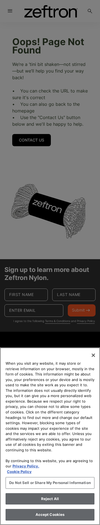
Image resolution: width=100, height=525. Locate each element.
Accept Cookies (50, 514)
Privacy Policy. (25, 466)
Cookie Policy (19, 471)
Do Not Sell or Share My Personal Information (50, 482)
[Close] (93, 355)
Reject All (50, 498)
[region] (50, 436)
